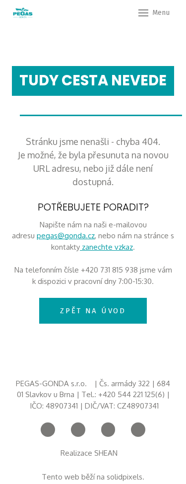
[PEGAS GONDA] (23, 13)
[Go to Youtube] (78, 429)
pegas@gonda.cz (66, 235)
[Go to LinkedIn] (138, 429)
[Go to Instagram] (108, 429)
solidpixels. (125, 477)
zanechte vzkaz (106, 247)
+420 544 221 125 (126, 394)
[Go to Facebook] (48, 429)
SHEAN (107, 453)
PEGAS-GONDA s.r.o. (51, 383)
